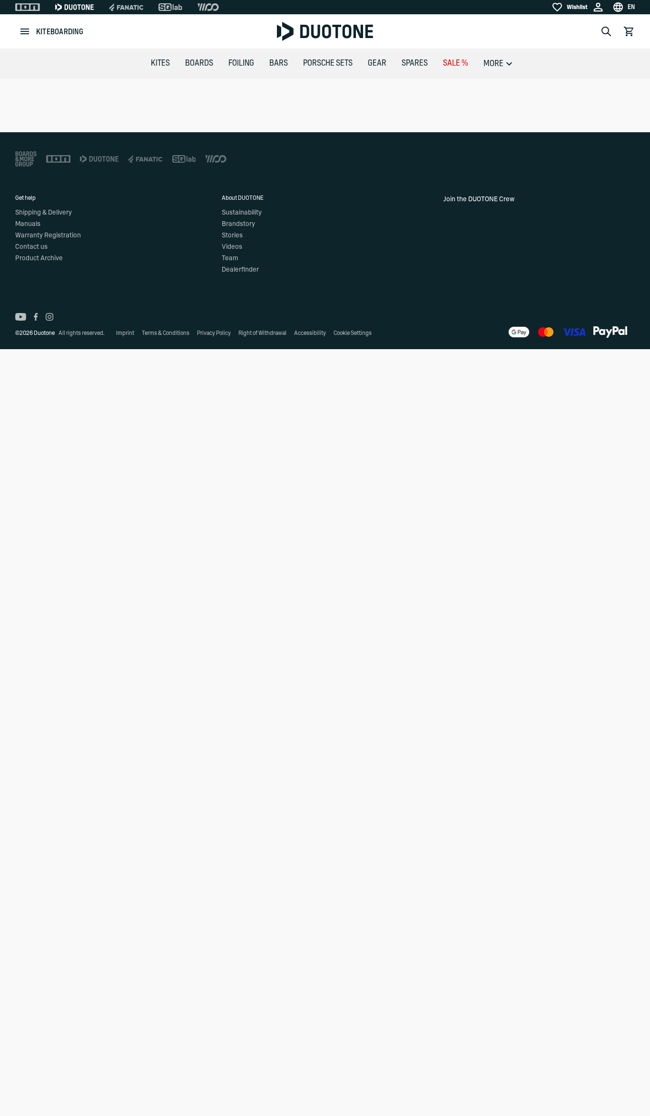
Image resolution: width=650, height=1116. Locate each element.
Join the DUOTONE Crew (478, 199)
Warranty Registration (48, 235)
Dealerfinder (240, 269)
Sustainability (242, 212)
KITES (160, 63)
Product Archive (39, 258)
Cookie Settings (353, 333)
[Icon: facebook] (36, 317)
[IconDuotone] (74, 7)
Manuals (27, 224)
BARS (278, 63)
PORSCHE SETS (328, 63)
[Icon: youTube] (20, 317)
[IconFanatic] (126, 7)
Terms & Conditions (165, 333)
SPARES (415, 63)
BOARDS (199, 63)
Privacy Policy (214, 333)
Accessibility (310, 333)
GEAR (377, 63)
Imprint (125, 333)
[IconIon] (27, 7)
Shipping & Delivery (43, 212)
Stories (232, 235)
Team (230, 258)
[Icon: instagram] (49, 317)
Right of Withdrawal (262, 333)
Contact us (31, 247)
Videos (232, 247)
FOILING (241, 63)
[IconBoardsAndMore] (26, 158)
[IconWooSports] (208, 7)
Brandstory (238, 224)
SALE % (455, 63)
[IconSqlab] (170, 7)
